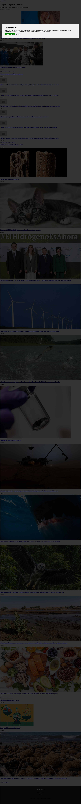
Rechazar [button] (12, 34)
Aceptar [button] (7, 34)
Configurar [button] (18, 34)
